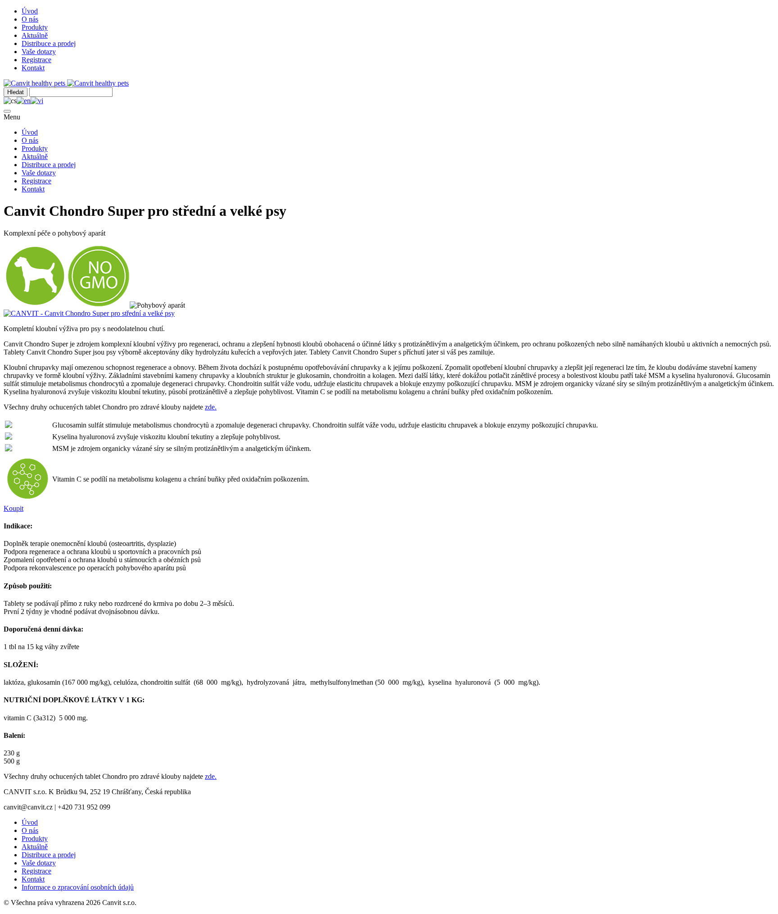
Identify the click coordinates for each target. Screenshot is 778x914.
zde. (211, 407)
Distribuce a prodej (49, 43)
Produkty (35, 27)
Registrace (36, 60)
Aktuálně (35, 35)
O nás (30, 19)
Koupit (13, 508)
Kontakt (33, 68)
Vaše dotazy (39, 51)
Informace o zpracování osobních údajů (78, 887)
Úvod (30, 11)
